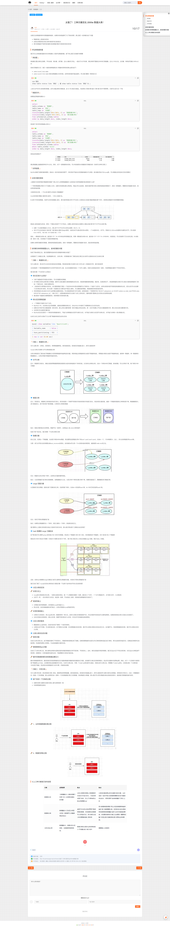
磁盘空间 (149, 21)
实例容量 (149, 23)
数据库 (34, 850)
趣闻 (73, 3)
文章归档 (80, 3)
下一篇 (139, 868)
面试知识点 (66, 3)
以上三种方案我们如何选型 (152, 32)
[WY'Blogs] (30, 2)
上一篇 (30, 868)
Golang (42, 3)
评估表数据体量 (149, 16)
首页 (36, 3)
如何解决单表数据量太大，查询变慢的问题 (157, 30)
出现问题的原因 (149, 27)
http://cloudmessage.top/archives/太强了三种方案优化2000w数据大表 (59, 859)
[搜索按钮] (140, 2)
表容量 (148, 18)
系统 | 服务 (50, 3)
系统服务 (35, 9)
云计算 (58, 3)
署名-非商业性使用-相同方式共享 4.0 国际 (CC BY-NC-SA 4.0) (63, 861)
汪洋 (36, 27)
